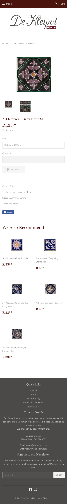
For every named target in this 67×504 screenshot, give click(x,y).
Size (4, 138)
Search (33, 390)
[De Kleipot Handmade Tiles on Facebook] (30, 489)
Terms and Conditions (33, 402)
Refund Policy (33, 398)
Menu (9, 3)
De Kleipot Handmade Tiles (34, 498)
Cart (62, 3)
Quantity (6, 153)
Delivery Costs (33, 406)
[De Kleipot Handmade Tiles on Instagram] (35, 489)
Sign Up (59, 475)
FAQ (33, 394)
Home (5, 43)
